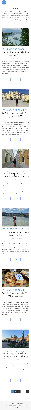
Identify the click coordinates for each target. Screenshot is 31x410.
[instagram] (15, 407)
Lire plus (15, 79)
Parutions (24, 405)
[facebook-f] (13, 407)
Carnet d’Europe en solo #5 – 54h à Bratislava (15, 294)
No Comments (19, 58)
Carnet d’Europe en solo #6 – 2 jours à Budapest (15, 233)
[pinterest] (17, 407)
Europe (4, 48)
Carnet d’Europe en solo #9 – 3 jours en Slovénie (15, 53)
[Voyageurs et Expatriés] (4, 2)
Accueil (6, 405)
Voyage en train (19, 49)
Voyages (14, 405)
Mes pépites (19, 405)
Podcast (10, 405)
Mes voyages (11, 48)
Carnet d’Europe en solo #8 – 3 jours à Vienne (15, 114)
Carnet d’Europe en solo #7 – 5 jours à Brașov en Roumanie (15, 175)
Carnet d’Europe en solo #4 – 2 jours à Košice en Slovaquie (15, 355)
